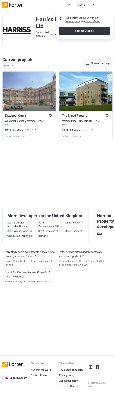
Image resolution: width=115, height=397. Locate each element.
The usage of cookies (71, 370)
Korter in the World (41, 370)
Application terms (69, 380)
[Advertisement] (57, 174)
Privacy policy (67, 375)
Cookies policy (72, 21)
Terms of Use (92, 21)
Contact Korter (39, 375)
